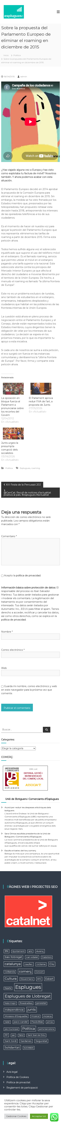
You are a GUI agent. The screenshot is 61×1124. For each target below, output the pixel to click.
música (47, 1016)
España (8, 988)
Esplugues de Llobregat (27, 996)
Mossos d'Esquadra (16, 1016)
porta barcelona (46, 1029)
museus (35, 1016)
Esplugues (25, 468)
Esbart (49, 978)
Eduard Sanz (27, 979)
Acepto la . (22, 575)
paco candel (20, 1022)
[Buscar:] (22, 729)
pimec (50, 1022)
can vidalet (32, 957)
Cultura (11, 979)
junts (31, 1009)
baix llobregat (13, 957)
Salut (21, 1035)
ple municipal (11, 1029)
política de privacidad (28, 575)
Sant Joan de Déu (36, 1035)
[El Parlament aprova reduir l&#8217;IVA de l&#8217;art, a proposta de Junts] (41, 388)
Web (4, 668)
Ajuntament (18, 951)
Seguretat (41, 1041)
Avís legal (11, 1071)
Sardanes (26, 1041)
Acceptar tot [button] (39, 1116)
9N (6, 951)
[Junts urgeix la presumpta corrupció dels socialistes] (13, 433)
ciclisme (41, 964)
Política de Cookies (17, 1077)
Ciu (51, 964)
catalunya (13, 964)
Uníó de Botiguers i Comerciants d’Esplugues (32, 799)
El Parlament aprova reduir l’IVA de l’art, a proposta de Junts (41, 401)
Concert (39, 972)
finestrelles (26, 1003)
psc (13, 1035)
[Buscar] (46, 730)
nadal (7, 1022)
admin (23, 76)
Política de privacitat (18, 1082)
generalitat (41, 1003)
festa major (10, 1003)
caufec (29, 964)
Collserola (10, 971)
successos (28, 1047)
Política (17, 55)
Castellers (47, 957)
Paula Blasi (37, 1022)
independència (14, 1009)
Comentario (9, 536)
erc (39, 978)
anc (30, 951)
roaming (35, 468)
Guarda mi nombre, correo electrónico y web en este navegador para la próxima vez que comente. (29, 690)
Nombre (7, 631)
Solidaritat (12, 1047)
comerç (25, 971)
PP (6, 1035)
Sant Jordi (10, 1041)
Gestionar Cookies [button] (16, 1116)
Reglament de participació (22, 1087)
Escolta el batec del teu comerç (20, 850)
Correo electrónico (13, 649)
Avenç (40, 951)
